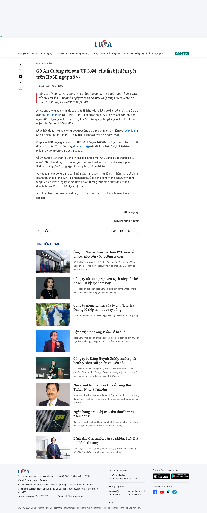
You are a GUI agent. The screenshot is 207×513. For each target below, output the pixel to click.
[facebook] (20, 64)
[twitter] (20, 70)
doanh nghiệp (81, 146)
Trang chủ (23, 53)
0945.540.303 (118, 475)
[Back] (20, 95)
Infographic (157, 53)
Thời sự (33, 53)
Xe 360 (125, 53)
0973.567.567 (115, 494)
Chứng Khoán (98, 53)
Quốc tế (146, 53)
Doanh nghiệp (46, 53)
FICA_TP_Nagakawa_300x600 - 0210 (166, 63)
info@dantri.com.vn (74, 496)
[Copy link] (20, 82)
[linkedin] (20, 76)
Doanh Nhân (61, 53)
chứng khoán (49, 114)
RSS (111, 502)
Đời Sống (135, 53)
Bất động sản (113, 53)
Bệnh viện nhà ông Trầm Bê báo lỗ (99, 332)
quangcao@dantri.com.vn (124, 478)
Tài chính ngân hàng (79, 53)
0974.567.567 (134, 494)
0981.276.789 (41, 496)
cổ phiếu (130, 130)
